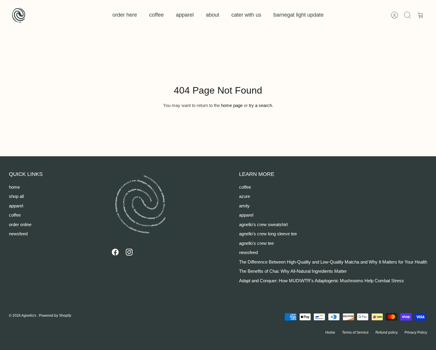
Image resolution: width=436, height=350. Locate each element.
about (212, 15)
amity (244, 205)
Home (330, 332)
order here (124, 15)
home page (232, 105)
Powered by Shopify (55, 315)
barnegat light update (298, 15)
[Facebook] (115, 252)
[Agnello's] (18, 15)
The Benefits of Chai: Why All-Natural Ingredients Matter (293, 271)
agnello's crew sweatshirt (263, 224)
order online (20, 224)
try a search (260, 105)
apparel (185, 15)
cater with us (246, 15)
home (14, 187)
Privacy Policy (416, 332)
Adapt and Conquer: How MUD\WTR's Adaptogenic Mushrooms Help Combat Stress (321, 280)
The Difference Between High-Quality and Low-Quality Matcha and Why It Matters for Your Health (333, 261)
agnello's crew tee (256, 243)
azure (244, 196)
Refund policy (386, 332)
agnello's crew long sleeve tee (268, 233)
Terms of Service (355, 332)
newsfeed (18, 233)
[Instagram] (129, 252)
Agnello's (29, 315)
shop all (16, 196)
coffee (156, 15)
